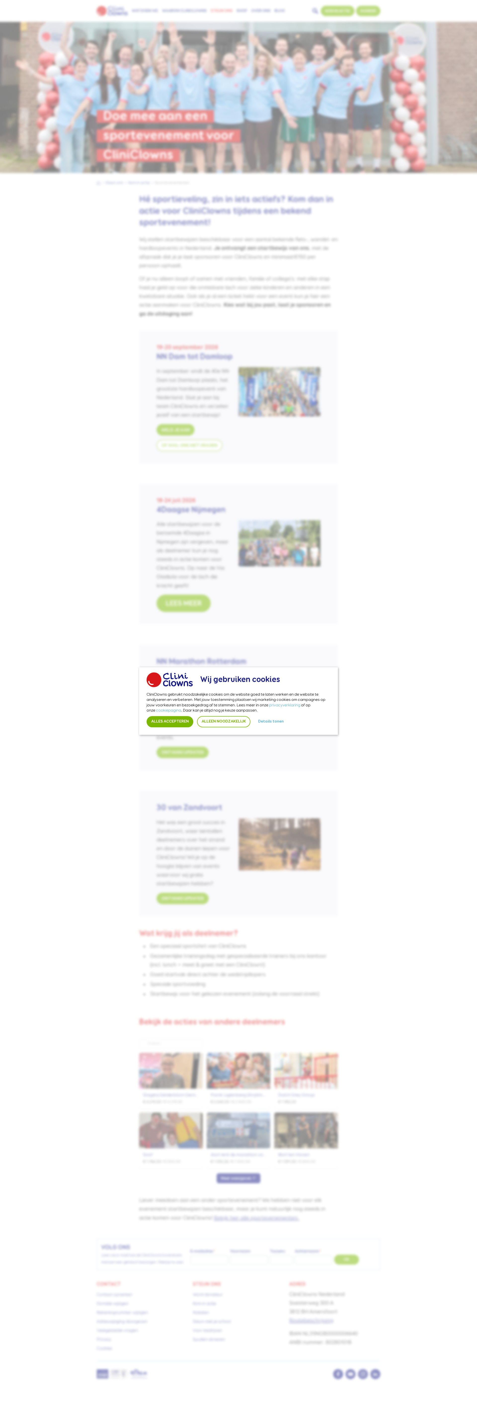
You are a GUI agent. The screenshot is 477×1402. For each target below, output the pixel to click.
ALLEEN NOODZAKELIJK (223, 722)
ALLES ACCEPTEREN (170, 722)
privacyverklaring (284, 705)
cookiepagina (168, 711)
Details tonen (271, 722)
